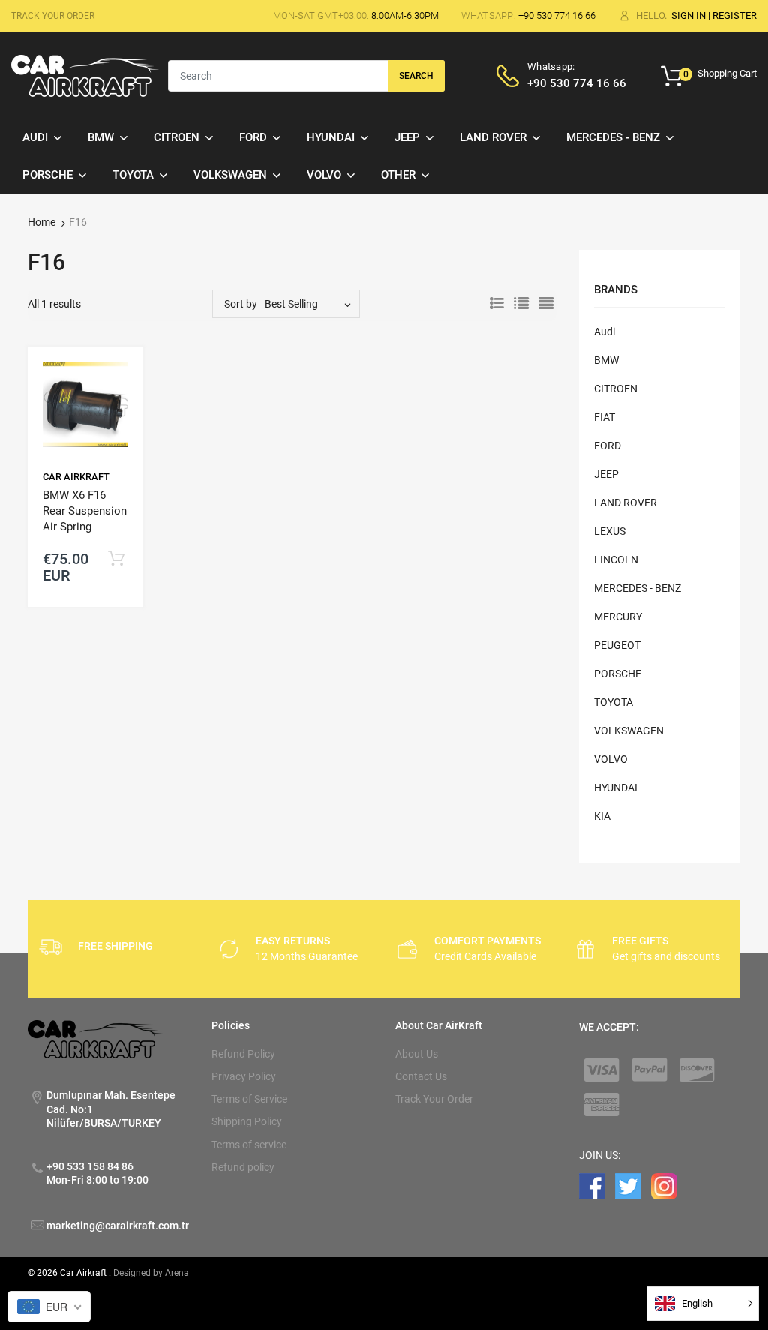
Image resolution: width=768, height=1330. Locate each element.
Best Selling (291, 304)
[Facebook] (592, 1186)
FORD (607, 446)
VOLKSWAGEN (629, 731)
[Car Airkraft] (85, 75)
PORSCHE (617, 674)
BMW (606, 360)
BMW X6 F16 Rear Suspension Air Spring (85, 510)
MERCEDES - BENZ (637, 588)
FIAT (604, 417)
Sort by (240, 304)
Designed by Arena (151, 1273)
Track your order (52, 16)
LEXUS (610, 531)
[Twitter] (628, 1186)
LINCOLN (616, 560)
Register (734, 15)
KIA (602, 816)
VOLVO (611, 759)
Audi (604, 332)
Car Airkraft (76, 476)
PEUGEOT (617, 645)
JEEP (606, 474)
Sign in (688, 15)
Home (42, 222)
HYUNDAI (616, 788)
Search (416, 76)
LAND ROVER (625, 503)
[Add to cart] (116, 559)
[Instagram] (664, 1186)
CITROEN (616, 389)
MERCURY (618, 617)
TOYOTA (613, 702)
